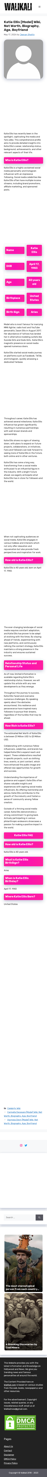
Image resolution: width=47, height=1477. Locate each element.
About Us (8, 1446)
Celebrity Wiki (13, 1108)
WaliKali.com (10, 1385)
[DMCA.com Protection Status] (20, 1430)
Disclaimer (9, 1455)
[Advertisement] (23, 106)
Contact (8, 1450)
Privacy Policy (11, 1463)
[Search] (39, 1218)
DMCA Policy (10, 1459)
